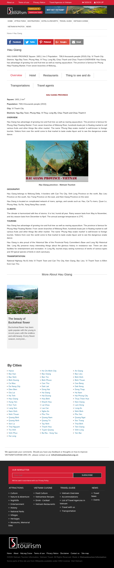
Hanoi (12, 371)
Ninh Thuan (14, 414)
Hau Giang (17, 33)
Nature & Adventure (20, 496)
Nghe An (46, 411)
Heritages (15, 518)
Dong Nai (46, 389)
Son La (12, 424)
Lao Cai (46, 408)
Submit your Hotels (35, 12)
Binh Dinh (79, 377)
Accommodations (70, 496)
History (14, 507)
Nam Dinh (13, 411)
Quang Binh (14, 417)
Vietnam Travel (46, 557)
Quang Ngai (80, 417)
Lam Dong (80, 405)
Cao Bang (80, 383)
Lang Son (13, 408)
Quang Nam (48, 417)
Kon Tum (13, 405)
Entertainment (17, 504)
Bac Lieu (79, 374)
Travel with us (68, 507)
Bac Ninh (13, 377)
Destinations (34, 21)
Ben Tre (46, 377)
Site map (85, 553)
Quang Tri (47, 420)
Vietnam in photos (16, 27)
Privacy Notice (52, 553)
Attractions (20, 21)
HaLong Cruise (26, 553)
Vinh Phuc (14, 433)
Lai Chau (46, 405)
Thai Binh (79, 424)
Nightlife (15, 500)
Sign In (87, 2)
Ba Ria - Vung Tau (50, 433)
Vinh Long (80, 430)
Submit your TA (34, 9)
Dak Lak (46, 386)
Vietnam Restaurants (45, 504)
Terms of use (39, 553)
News (28, 27)
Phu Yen (79, 414)
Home (10, 21)
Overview (16, 75)
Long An (79, 408)
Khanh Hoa (47, 402)
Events (97, 499)
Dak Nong (80, 386)
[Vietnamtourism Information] (17, 10)
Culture (14, 493)
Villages (14, 515)
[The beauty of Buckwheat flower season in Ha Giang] (22, 299)
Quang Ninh (14, 420)
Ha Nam (79, 392)
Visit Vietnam (76, 561)
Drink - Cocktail (43, 500)
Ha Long (13, 436)
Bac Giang (47, 374)
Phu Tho (46, 414)
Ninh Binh (79, 411)
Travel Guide (67, 488)
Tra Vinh (13, 430)
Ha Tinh (13, 395)
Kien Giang (80, 402)
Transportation (69, 511)
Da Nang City (15, 386)
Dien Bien (13, 389)
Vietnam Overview (70, 493)
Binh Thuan (80, 380)
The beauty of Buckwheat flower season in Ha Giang (20, 322)
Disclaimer (64, 553)
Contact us (75, 553)
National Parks (17, 511)
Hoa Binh (46, 399)
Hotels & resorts (49, 21)
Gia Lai (12, 392)
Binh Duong (14, 380)
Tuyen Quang (48, 430)
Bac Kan (13, 374)
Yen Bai (79, 433)
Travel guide (66, 21)
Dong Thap (80, 389)
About (16, 553)
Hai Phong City (82, 395)
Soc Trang (80, 420)
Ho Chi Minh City (50, 371)
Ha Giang (46, 392)
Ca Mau (13, 383)
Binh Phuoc (47, 380)
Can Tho (46, 383)
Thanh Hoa (47, 427)
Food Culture (42, 493)
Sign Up (100, 2)
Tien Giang (80, 427)
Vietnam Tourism (20, 557)
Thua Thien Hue (82, 399)
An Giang (79, 371)
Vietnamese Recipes (45, 496)
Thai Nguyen (15, 427)
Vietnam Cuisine (80, 21)
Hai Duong (47, 395)
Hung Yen (13, 402)
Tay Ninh (46, 424)
